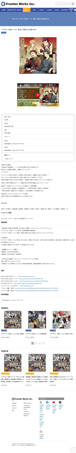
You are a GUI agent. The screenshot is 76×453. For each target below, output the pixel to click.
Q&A (13, 410)
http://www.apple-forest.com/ (26, 276)
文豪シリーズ (9, 159)
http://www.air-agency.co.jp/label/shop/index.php (27, 283)
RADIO (57, 10)
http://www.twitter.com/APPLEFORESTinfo (31, 279)
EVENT (42, 10)
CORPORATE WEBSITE (27, 414)
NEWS (4, 10)
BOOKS (19, 10)
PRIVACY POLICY (28, 403)
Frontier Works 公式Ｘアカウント (42, 408)
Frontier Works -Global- (48, 406)
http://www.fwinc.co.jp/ (26, 286)
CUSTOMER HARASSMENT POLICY (27, 407)
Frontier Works (54, 406)
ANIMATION (11, 10)
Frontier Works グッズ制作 (42, 417)
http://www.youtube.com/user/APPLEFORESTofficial (33, 281)
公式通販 (71, 10)
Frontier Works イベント (42, 424)
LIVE (34, 10)
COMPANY (64, 10)
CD (16, 19)
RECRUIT (14, 405)
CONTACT (14, 408)
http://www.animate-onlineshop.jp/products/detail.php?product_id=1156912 (36, 288)
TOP (13, 19)
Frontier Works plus (54, 410)
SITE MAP (26, 411)
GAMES (49, 10)
